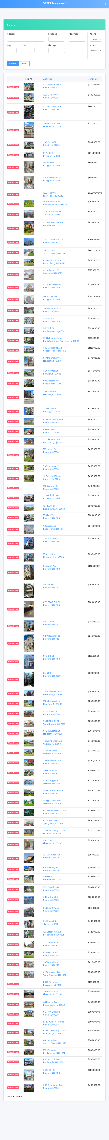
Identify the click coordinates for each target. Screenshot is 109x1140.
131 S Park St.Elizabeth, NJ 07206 (52, 842)
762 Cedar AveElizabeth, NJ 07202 (52, 993)
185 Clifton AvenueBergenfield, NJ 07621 (53, 933)
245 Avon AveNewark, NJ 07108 (51, 567)
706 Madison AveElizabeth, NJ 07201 (52, 125)
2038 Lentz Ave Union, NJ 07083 (51, 772)
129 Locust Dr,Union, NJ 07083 (51, 451)
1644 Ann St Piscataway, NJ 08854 (54, 507)
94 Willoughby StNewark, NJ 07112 (51, 637)
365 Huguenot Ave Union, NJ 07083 (52, 762)
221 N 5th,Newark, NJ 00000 (52, 674)
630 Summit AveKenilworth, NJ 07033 (53, 1061)
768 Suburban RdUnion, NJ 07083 (51, 468)
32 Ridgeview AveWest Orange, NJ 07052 (54, 974)
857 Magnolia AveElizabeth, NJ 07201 (52, 359)
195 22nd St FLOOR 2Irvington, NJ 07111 (52, 179)
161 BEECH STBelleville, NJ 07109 (52, 878)
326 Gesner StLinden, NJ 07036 (51, 713)
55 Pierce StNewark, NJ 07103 (51, 320)
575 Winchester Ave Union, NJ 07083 (53, 421)
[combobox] (96, 50)
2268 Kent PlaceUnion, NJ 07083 (51, 909)
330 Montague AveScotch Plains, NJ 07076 (54, 349)
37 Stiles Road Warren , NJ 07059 (52, 752)
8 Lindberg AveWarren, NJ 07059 (51, 782)
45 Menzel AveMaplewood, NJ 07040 (54, 1003)
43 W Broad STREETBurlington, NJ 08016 (53, 693)
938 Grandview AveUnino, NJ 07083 (53, 1086)
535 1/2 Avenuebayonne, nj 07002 (52, 983)
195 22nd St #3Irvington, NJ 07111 (51, 164)
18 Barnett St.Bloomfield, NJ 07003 (53, 556)
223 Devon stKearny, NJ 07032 (51, 410)
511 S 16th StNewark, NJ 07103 (51, 657)
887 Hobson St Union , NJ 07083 (51, 431)
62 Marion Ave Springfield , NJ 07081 (53, 822)
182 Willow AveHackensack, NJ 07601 (54, 1052)
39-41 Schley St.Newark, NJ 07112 (51, 540)
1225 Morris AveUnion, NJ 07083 (51, 96)
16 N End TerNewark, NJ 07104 (51, 517)
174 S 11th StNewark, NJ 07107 (51, 623)
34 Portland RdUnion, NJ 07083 (51, 898)
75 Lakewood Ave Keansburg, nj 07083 (53, 441)
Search (12, 63)
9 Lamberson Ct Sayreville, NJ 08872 (52, 272)
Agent (93, 33)
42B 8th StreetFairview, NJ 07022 (52, 393)
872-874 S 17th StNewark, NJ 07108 (51, 604)
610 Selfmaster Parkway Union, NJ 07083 (55, 812)
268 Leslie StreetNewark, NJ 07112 (51, 964)
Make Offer (13, 87)
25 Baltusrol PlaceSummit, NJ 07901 (52, 478)
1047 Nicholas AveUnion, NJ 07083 (52, 86)
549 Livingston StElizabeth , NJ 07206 (52, 732)
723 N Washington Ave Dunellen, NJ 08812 (54, 832)
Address (11, 33)
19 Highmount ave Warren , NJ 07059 (52, 802)
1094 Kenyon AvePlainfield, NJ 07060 (52, 702)
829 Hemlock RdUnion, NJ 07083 (51, 954)
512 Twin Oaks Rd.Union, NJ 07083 (51, 1013)
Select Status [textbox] (96, 50)
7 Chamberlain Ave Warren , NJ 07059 (52, 742)
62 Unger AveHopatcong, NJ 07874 (53, 527)
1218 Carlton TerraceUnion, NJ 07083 (53, 792)
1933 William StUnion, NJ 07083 (51, 487)
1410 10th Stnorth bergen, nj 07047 (54, 330)
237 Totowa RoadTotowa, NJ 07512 (52, 213)
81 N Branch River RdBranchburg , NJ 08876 (54, 262)
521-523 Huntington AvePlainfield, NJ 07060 (54, 1032)
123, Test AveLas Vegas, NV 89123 (53, 194)
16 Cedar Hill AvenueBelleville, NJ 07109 (53, 224)
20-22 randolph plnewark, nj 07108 (52, 310)
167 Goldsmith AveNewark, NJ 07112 (52, 108)
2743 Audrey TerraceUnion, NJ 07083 (53, 1023)
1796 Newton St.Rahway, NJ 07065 (52, 372)
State (23, 45)
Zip (35, 45)
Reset (24, 63)
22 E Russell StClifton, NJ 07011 (50, 922)
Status (93, 45)
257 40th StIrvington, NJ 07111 (51, 154)
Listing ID (52, 45)
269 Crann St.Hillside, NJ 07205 (51, 144)
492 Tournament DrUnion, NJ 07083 (53, 241)
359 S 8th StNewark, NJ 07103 (51, 1071)
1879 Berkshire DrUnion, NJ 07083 (51, 889)
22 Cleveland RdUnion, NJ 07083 (51, 944)
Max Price (73, 33)
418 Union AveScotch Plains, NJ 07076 (54, 1042)
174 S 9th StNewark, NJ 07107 (51, 586)
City (9, 45)
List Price (93, 79)
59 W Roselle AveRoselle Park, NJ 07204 (54, 382)
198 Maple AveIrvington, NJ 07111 (51, 298)
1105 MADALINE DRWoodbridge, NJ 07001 (54, 722)
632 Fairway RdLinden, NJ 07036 (51, 869)
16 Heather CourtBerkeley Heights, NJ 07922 (56, 203)
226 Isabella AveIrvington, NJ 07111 (51, 497)
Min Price (52, 33)
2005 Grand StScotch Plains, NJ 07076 (54, 252)
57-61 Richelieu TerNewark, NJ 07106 (52, 286)
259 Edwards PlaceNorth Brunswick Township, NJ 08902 (61, 339)
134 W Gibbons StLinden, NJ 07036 (51, 856)
